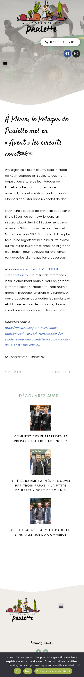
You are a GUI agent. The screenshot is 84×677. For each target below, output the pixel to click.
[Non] (79, 665)
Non (27, 671)
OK (17, 671)
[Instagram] (45, 652)
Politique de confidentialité (53, 671)
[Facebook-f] (38, 652)
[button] (5, 63)
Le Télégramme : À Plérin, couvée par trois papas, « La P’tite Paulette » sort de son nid (41, 485)
